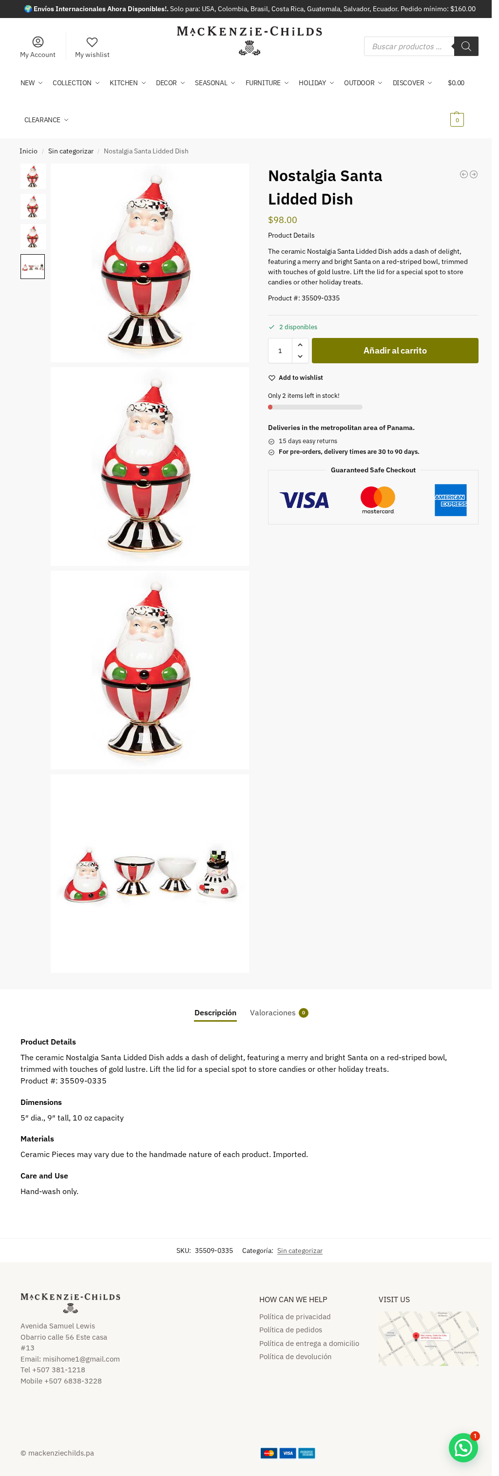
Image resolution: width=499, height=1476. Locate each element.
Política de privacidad (295, 1316)
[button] (463, 101)
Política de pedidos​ (290, 1329)
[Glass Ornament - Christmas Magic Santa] (474, 174)
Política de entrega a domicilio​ (309, 1343)
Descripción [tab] (215, 1012)
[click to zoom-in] (150, 263)
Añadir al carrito (395, 350)
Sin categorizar (71, 151)
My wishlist (92, 54)
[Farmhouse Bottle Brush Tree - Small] (464, 174)
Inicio (28, 151)
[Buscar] (466, 46)
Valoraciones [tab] (277, 1012)
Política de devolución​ (295, 1356)
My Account (38, 54)
